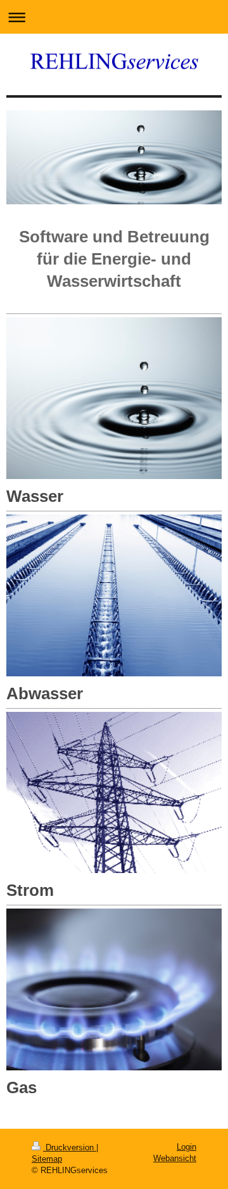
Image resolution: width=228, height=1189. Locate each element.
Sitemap (47, 1159)
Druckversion (69, 1147)
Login (186, 1147)
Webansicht (174, 1158)
